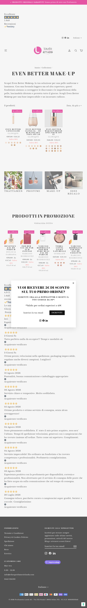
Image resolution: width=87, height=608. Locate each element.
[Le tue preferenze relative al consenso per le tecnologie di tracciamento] (83, 604)
